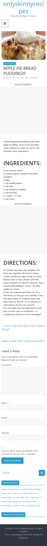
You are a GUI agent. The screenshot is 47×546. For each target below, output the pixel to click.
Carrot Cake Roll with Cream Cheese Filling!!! (23, 327)
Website (5, 432)
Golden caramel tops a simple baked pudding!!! (21, 489)
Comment (6, 365)
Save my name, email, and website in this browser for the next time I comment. (19, 452)
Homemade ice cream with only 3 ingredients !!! (21, 497)
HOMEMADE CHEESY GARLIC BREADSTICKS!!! (20, 505)
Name (4, 403)
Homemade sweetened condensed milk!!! (18, 501)
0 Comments (33, 78)
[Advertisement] (23, 110)
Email (4, 417)
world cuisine (9, 63)
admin (22, 78)
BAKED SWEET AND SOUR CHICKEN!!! (24, 341)
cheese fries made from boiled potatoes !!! (19, 493)
